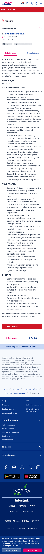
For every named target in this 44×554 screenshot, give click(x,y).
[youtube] (22, 467)
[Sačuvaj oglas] (40, 29)
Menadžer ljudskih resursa (15, 393)
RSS (27, 401)
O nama (5, 405)
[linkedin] (38, 467)
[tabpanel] (22, 189)
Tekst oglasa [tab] (10, 53)
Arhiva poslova (7, 440)
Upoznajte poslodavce (10, 432)
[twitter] (30, 467)
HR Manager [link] (34, 393)
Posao (5, 389)
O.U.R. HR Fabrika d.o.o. (15, 34)
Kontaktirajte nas (9, 413)
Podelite (35, 338)
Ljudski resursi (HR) (30, 389)
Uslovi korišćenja (33, 405)
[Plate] (32, 3)
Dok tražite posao (8, 436)
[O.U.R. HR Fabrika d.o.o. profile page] (7, 20)
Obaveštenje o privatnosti (32, 410)
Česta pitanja (8, 409)
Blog (4, 401)
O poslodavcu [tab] (33, 53)
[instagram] (14, 467)
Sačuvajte (12, 338)
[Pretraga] (27, 3)
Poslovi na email (8, 429)
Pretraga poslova (8, 425)
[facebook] (6, 467)
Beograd (15, 389)
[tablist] (22, 53)
